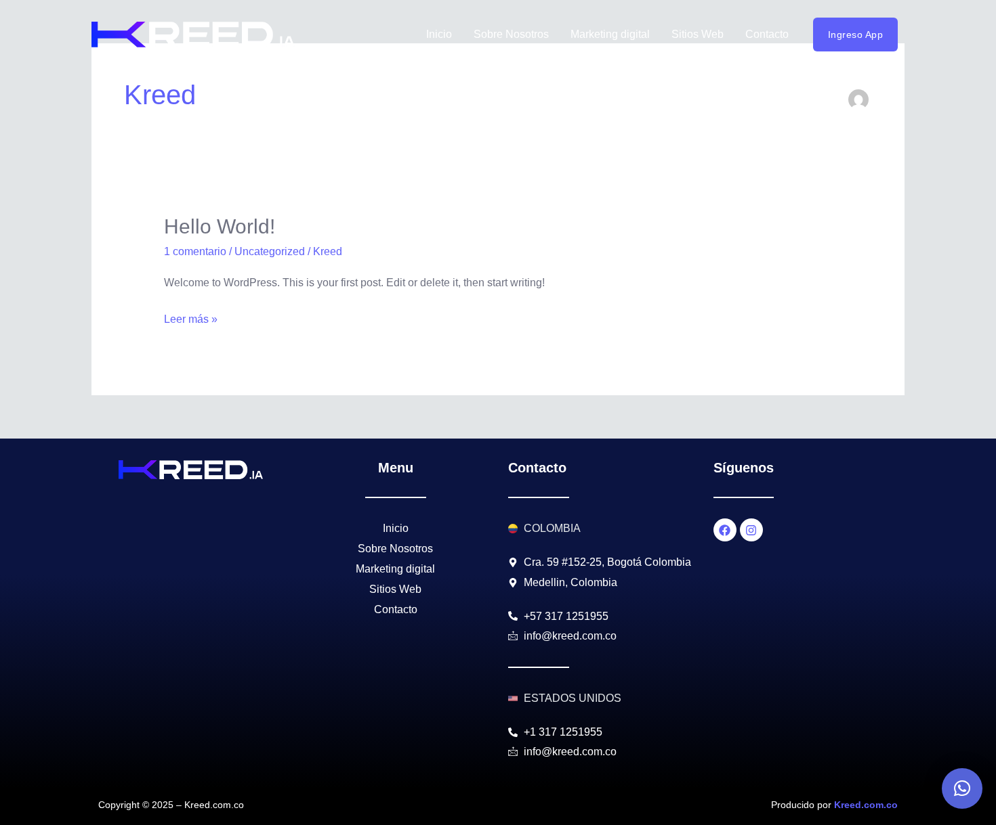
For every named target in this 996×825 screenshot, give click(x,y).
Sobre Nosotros (511, 34)
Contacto (767, 34)
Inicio (439, 34)
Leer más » (190, 317)
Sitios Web (697, 34)
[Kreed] (193, 35)
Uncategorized (269, 251)
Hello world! (219, 226)
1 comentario (195, 251)
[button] (962, 788)
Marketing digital (610, 34)
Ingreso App (856, 34)
